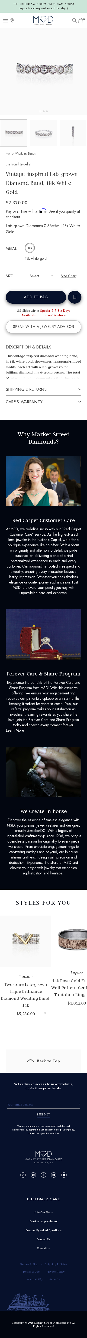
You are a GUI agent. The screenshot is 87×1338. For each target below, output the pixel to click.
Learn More (15, 730)
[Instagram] (43, 1175)
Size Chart (68, 276)
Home (9, 153)
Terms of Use (31, 1271)
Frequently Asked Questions (44, 1230)
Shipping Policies (56, 1264)
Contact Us (44, 1239)
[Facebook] (53, 1175)
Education (43, 1248)
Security (54, 1279)
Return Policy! (29, 1264)
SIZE (9, 276)
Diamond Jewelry (18, 164)
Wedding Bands (26, 153)
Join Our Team (43, 1212)
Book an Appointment (43, 1221)
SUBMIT (43, 1114)
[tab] (40, 111)
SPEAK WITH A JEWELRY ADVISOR (43, 326)
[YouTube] (64, 1175)
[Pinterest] (33, 1175)
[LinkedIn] (23, 1175)
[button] (13, 133)
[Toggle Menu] (6, 20)
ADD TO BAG (36, 297)
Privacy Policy (55, 1271)
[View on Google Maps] (12, 20)
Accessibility (35, 1279)
